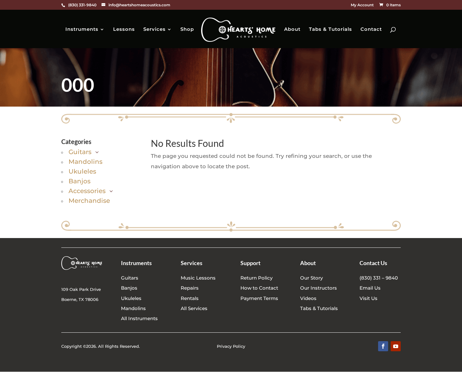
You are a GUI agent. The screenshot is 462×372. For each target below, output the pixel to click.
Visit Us (368, 298)
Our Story (311, 278)
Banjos (129, 288)
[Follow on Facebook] (383, 346)
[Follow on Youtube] (396, 346)
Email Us (370, 288)
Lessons (124, 29)
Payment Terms (259, 298)
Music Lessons (198, 278)
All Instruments (139, 318)
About (292, 29)
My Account (362, 5)
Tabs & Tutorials (330, 29)
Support (250, 262)
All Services (194, 308)
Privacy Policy (231, 346)
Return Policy (256, 278)
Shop (187, 29)
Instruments (81, 29)
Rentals (190, 298)
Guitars (129, 278)
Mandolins (133, 308)
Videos (308, 298)
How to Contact (259, 288)
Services (154, 29)
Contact (371, 29)
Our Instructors (318, 288)
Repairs (190, 288)
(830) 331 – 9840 (379, 278)
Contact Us (373, 262)
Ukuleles (131, 298)
